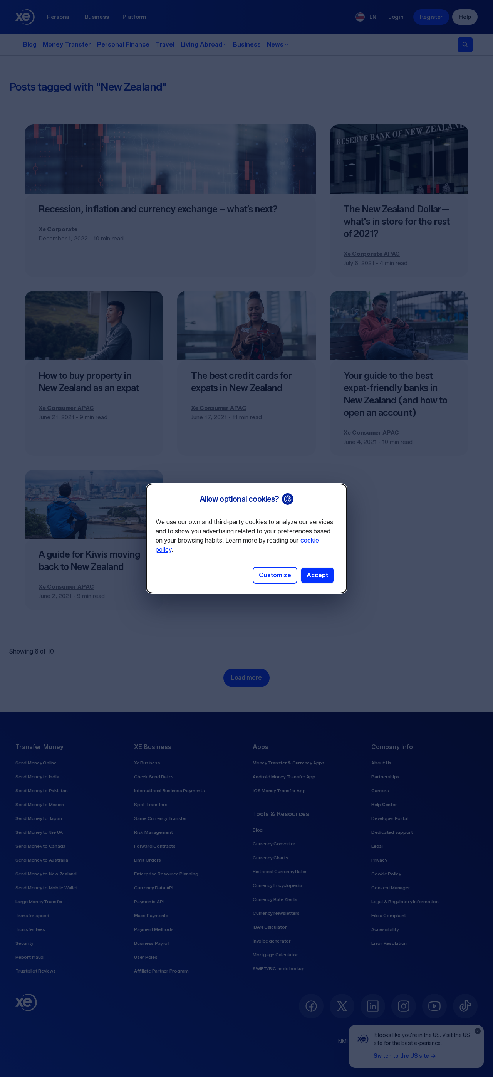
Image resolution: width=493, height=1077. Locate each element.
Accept (317, 575)
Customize (275, 575)
